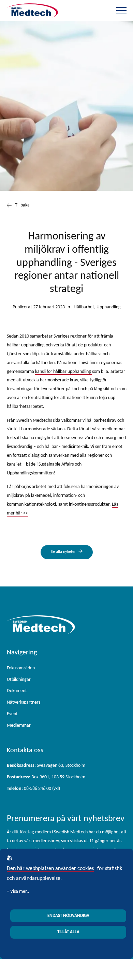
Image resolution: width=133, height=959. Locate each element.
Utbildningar (19, 679)
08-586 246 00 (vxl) (33, 788)
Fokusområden (21, 668)
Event (12, 714)
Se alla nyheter (63, 552)
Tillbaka (22, 205)
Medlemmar (19, 725)
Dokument (17, 690)
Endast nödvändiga (68, 915)
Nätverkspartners (23, 702)
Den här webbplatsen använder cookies (50, 868)
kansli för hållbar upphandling (63, 371)
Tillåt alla (68, 932)
